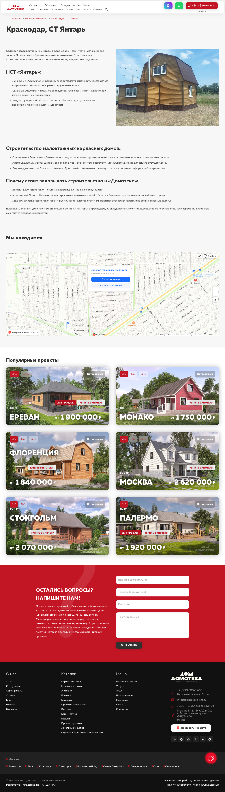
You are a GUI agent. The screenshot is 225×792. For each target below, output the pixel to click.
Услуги (120, 686)
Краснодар (45, 766)
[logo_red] (15, 7)
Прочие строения (71, 723)
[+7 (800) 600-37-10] (174, 693)
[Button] (168, 5)
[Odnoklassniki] (196, 739)
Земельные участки (36, 19)
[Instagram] (174, 739)
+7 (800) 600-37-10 (189, 690)
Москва (14, 759)
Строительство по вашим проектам (82, 733)
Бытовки (66, 709)
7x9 (133, 439)
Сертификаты (14, 691)
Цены (119, 705)
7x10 (143, 439)
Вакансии (11, 709)
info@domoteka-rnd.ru (191, 700)
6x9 (133, 374)
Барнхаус (66, 700)
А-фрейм (66, 691)
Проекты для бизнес (73, 705)
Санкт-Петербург (114, 766)
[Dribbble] (210, 739)
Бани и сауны (69, 714)
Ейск (30, 766)
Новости (11, 705)
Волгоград (15, 766)
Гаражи (65, 719)
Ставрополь (172, 766)
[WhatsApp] (188, 739)
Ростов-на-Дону (87, 766)
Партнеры (122, 700)
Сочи (156, 766)
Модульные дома (71, 686)
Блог (9, 700)
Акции (119, 691)
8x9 (23, 504)
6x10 (143, 374)
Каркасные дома (71, 681)
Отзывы (10, 695)
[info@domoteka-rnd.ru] (174, 700)
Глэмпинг (66, 695)
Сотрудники (13, 686)
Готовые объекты (126, 681)
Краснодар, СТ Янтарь (64, 19)
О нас (9, 681)
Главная (16, 19)
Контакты (122, 709)
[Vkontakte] (203, 739)
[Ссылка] (57, 396)
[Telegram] (181, 739)
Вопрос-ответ (124, 695)
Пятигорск (65, 766)
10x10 (26, 374)
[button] (106, 7)
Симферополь (139, 766)
